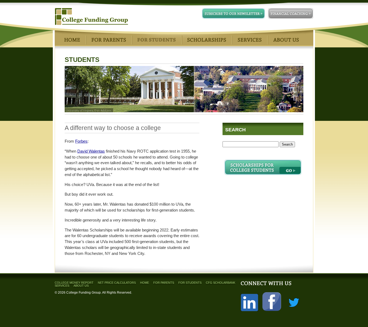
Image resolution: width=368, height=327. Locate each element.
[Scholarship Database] (206, 40)
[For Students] (156, 40)
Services (62, 285)
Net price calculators (117, 282)
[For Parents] (108, 40)
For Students (190, 282)
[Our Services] (249, 40)
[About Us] (286, 40)
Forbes (81, 141)
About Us (81, 285)
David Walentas (91, 151)
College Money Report (74, 282)
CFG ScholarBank (220, 282)
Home (144, 282)
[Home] (72, 40)
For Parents (163, 282)
